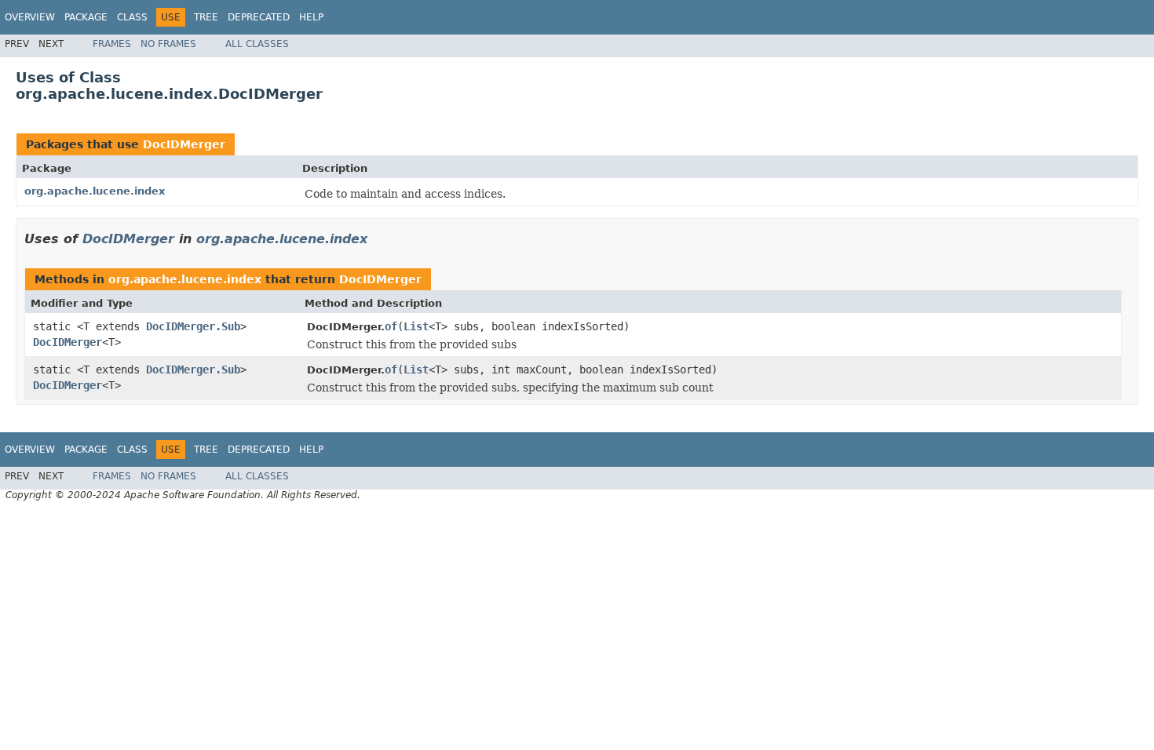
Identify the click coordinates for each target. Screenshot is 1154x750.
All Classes (257, 43)
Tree (206, 17)
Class (132, 17)
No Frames (168, 43)
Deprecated (259, 17)
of (391, 326)
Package (86, 17)
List (416, 326)
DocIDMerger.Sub (193, 326)
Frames (112, 43)
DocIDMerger (184, 144)
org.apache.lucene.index (94, 191)
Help (311, 17)
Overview (30, 17)
